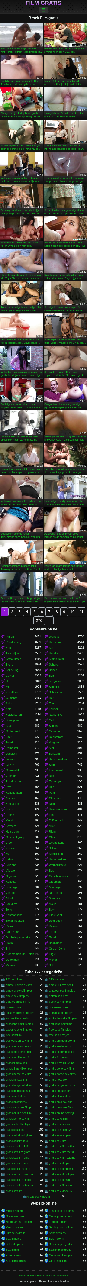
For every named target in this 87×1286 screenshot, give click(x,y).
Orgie (52, 954)
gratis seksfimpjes (60, 1135)
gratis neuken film (60, 1090)
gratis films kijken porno (63, 1063)
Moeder (11, 820)
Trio (51, 703)
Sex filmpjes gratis (60, 1244)
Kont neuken (14, 792)
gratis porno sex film (18, 1118)
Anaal (9, 725)
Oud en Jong (57, 948)
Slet (51, 748)
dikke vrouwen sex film (20, 1013)
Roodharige (13, 781)
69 (7, 854)
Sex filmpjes (13, 1238)
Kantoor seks (14, 915)
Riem (52, 831)
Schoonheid (56, 692)
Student (11, 865)
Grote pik (54, 731)
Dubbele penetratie (18, 937)
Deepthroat (56, 737)
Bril (8, 948)
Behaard (54, 753)
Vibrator (11, 870)
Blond (9, 664)
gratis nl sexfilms (16, 1102)
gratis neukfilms (16, 1096)
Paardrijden (13, 653)
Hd (8, 681)
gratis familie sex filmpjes (20, 1057)
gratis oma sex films (61, 1107)
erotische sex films (60, 1024)
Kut (51, 647)
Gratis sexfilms (15, 1216)
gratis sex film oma (17, 1157)
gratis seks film (58, 1118)
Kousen (54, 709)
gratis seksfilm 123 (60, 1129)
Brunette (54, 636)
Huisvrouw (12, 831)
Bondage (11, 887)
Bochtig (10, 809)
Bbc (51, 776)
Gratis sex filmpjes (60, 1255)
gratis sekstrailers (17, 1141)
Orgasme (11, 876)
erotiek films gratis (17, 1018)
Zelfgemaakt (56, 820)
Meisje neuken (15, 1210)
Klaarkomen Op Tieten (20, 954)
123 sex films (14, 979)
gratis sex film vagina (62, 1157)
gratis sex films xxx (60, 1185)
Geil (51, 720)
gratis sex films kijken (62, 1174)
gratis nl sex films (60, 1096)
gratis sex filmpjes (60, 1163)
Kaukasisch (13, 803)
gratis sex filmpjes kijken (63, 1168)
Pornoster (12, 748)
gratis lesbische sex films (20, 1090)
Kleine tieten (57, 659)
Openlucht (12, 770)
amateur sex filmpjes (62, 990)
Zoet (8, 737)
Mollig (53, 904)
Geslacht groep (15, 837)
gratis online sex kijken (63, 1113)
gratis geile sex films (61, 1068)
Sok (51, 965)
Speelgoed (13, 720)
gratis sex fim (14, 1191)
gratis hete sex (58, 1079)
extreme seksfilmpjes (19, 1029)
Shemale (54, 898)
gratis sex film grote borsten (20, 1152)
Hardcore (55, 642)
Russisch (55, 926)
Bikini (9, 898)
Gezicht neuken (59, 876)
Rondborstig (13, 642)
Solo (52, 764)
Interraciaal (56, 770)
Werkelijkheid (57, 865)
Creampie (55, 881)
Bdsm (52, 870)
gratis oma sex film (60, 1102)
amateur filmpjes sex (19, 985)
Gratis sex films (58, 1261)
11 (82, 612)
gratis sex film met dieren (63, 1152)
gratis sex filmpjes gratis (20, 1168)
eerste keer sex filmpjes (63, 1013)
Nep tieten (55, 893)
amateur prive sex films (63, 985)
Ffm (51, 815)
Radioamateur (58, 759)
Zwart (9, 742)
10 (72, 612)
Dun (51, 787)
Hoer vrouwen (58, 809)
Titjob (52, 932)
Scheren (54, 664)
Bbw (52, 909)
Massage (55, 887)
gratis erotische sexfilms (20, 1051)
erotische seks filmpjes (63, 1018)
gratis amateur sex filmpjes (20, 1046)
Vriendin (11, 776)
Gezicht (10, 764)
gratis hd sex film (16, 1079)
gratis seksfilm (15, 1129)
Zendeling (12, 670)
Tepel (52, 937)
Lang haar (12, 932)
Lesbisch (11, 753)
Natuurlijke (56, 714)
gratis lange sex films (62, 1085)
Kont (9, 647)
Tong (9, 909)
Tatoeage (55, 781)
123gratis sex (57, 979)
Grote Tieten (13, 659)
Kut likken (12, 692)
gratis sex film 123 (17, 1146)
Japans (10, 759)
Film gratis (43, 3)
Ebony (10, 815)
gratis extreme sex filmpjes (63, 1051)
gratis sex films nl (60, 1180)
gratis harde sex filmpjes (20, 1074)
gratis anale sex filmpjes (63, 1046)
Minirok (10, 965)
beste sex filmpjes (60, 1001)
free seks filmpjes (60, 1029)
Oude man (12, 959)
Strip (9, 703)
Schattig (54, 686)
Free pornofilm (58, 1222)
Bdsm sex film (57, 1238)
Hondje (53, 653)
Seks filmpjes (57, 1233)
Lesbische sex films (61, 1210)
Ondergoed (13, 731)
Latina (10, 859)
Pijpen (10, 636)
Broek (9, 842)
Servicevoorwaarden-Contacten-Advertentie (43, 1275)
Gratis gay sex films (61, 1227)
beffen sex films (58, 996)
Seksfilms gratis (16, 1261)
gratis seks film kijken (19, 1124)
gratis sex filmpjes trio (19, 1174)
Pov (8, 787)
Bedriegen (55, 920)
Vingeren (55, 742)
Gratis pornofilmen (60, 1216)
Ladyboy (11, 904)
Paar (52, 792)
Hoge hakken (57, 859)
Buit (51, 675)
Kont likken (56, 854)
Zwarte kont (56, 842)
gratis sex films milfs (18, 1180)
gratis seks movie (60, 1124)
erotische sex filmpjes (19, 1024)
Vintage (11, 893)
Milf (8, 686)
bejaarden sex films (18, 1001)
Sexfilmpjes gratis (60, 1249)
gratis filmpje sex (16, 1063)
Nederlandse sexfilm (19, 1222)
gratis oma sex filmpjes (20, 1107)
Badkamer (55, 943)
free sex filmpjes (59, 1035)
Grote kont (55, 915)
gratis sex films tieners (20, 1185)
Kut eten (11, 848)
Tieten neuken (15, 920)
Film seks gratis (15, 1233)
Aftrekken (12, 798)
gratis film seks (58, 1057)
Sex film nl (12, 1249)
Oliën (52, 837)
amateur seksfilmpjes (19, 990)
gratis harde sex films (62, 1074)
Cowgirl (11, 675)
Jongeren (55, 681)
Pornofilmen (13, 1255)
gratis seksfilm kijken (19, 1135)
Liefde (10, 943)
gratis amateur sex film (63, 1040)
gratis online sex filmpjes (20, 1113)
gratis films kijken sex (19, 1068)
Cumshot (11, 698)
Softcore (11, 826)
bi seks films (13, 1007)
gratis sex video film (39, 1196)
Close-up (55, 798)
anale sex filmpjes (17, 996)
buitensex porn (58, 1007)
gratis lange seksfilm (19, 1085)
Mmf (51, 826)
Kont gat (11, 881)
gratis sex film (57, 1141)
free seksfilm (14, 1035)
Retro (9, 926)
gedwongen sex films (19, 1040)
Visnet (53, 959)
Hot (51, 698)
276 (39, 621)
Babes (53, 670)
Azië (8, 709)
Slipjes (53, 725)
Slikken (53, 848)
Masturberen (14, 714)
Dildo (52, 803)
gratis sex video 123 (61, 1191)
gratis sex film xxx (17, 1163)
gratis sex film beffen (62, 1146)
